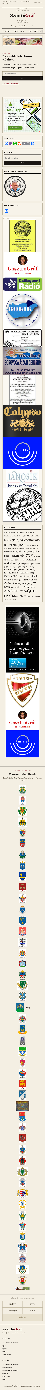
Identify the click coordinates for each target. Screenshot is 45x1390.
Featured (20, 560)
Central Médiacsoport (19, 548)
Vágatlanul (19, 31)
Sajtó (27, 583)
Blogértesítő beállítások (10, 1371)
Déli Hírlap (26, 551)
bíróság (8, 548)
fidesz (28, 564)
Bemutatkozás (7, 1368)
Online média (14, 579)
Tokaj (27, 1007)
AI (18, 532)
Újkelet (4, 1349)
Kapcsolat (38, 3)
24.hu (12, 532)
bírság (35, 545)
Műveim (11, 575)
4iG (6, 532)
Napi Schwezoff (29, 575)
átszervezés (11, 599)
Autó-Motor (35, 31)
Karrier (29, 569)
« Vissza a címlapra (10, 83)
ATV (30, 536)
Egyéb (24, 555)
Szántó (22, 15)
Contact (5, 1374)
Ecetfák (6, 31)
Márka (29, 573)
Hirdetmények (13, 569)
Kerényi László (14, 572)
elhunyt (10, 560)
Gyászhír (22, 567)
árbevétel (31, 596)
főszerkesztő (11, 567)
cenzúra (31, 549)
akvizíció (24, 532)
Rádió (15, 583)
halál (31, 567)
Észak (18, 591)
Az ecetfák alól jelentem (10, 1343)
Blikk (29, 545)
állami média (19, 596)
